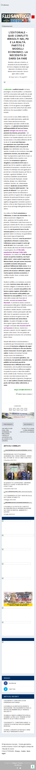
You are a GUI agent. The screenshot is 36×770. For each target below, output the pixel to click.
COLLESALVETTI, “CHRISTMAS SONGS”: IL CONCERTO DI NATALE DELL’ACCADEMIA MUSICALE (17, 724)
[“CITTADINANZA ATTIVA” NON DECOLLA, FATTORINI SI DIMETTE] (18, 492)
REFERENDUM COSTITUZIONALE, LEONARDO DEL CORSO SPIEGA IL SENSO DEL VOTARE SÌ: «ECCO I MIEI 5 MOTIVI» (18, 456)
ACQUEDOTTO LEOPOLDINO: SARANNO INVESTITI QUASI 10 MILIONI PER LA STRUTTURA (17, 484)
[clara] (16, 550)
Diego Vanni (14, 77)
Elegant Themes (17, 763)
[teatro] (16, 623)
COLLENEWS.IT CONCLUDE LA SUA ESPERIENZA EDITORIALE (15, 701)
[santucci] (16, 521)
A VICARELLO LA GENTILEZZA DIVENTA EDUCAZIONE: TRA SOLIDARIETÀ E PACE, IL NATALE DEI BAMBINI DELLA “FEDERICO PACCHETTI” (17, 708)
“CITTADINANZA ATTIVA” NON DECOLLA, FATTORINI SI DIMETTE (18, 496)
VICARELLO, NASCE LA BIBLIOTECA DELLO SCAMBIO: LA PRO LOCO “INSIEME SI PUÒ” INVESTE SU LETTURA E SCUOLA (17, 717)
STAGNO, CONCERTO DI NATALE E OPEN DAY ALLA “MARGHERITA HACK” (17, 730)
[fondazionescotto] (16, 579)
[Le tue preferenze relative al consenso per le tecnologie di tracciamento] (32, 766)
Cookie (23, 751)
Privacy (17, 751)
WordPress (18, 765)
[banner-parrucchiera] (16, 608)
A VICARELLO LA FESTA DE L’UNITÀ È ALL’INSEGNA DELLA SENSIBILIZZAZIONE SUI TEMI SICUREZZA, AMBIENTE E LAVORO (17, 509)
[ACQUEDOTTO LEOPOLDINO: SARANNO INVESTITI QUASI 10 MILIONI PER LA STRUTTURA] (18, 471)
